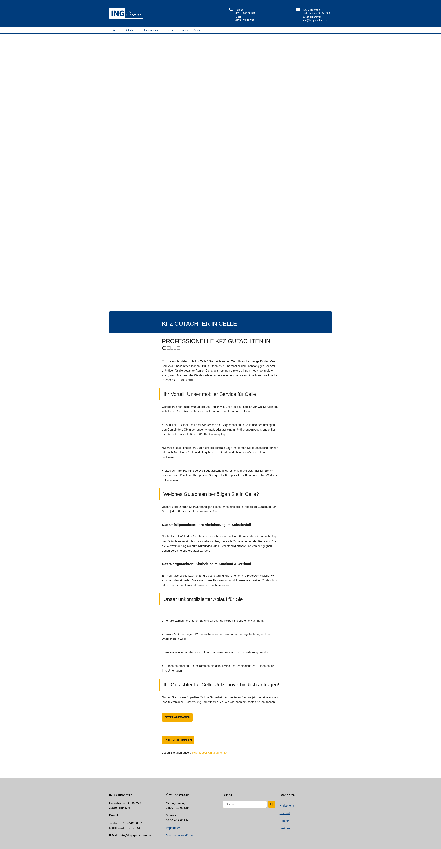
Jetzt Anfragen (177, 717)
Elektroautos (151, 30)
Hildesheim (287, 805)
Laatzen (285, 828)
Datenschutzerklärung (180, 835)
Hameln (284, 820)
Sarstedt (285, 813)
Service (170, 30)
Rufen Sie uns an (178, 740)
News (185, 30)
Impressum (173, 828)
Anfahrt (197, 30)
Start (114, 30)
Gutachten (130, 30)
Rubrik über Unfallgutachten (209, 752)
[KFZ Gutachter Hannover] (126, 13)
